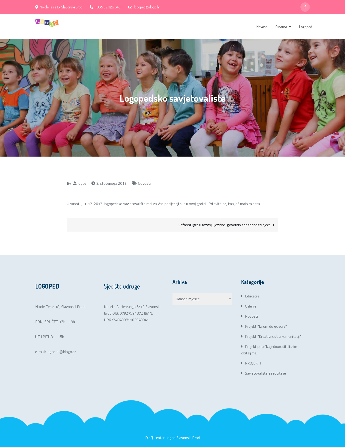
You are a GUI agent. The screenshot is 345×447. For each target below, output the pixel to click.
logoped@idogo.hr (147, 7)
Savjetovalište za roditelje (265, 373)
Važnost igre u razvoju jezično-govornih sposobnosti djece (224, 224)
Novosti (262, 26)
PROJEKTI (253, 363)
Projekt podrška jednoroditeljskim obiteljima (269, 350)
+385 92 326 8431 (108, 7)
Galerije (250, 306)
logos (82, 183)
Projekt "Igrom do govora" (266, 326)
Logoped (305, 26)
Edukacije (252, 296)
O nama (281, 26)
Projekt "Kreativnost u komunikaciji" (273, 336)
